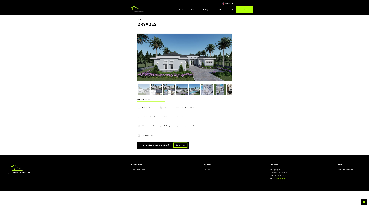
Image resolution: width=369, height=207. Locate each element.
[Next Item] (228, 57)
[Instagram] (209, 169)
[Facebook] (206, 169)
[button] (193, 9)
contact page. (280, 178)
